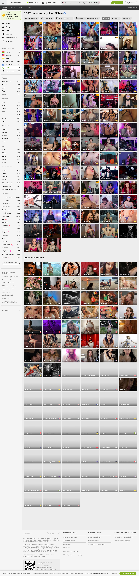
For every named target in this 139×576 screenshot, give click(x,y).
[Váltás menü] (3, 2)
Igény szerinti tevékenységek (87, 18)
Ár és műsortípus (64, 18)
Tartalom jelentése (7, 280)
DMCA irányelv (67, 544)
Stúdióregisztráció (7, 295)
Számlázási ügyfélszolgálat (10, 277)
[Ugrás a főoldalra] (16, 2)
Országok (47, 18)
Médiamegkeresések (8, 283)
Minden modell (6, 298)
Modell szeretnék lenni (8, 292)
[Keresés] (84, 2)
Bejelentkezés (131, 3)
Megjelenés (31, 18)
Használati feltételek (8, 289)
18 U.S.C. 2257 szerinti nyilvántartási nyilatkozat (9, 302)
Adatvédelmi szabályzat (9, 286)
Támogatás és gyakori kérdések (8, 273)
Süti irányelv (66, 548)
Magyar (52, 533)
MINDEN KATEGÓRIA (12, 262)
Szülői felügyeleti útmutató (71, 551)
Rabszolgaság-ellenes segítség (72, 555)
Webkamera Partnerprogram (96, 544)
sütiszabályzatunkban (95, 573)
